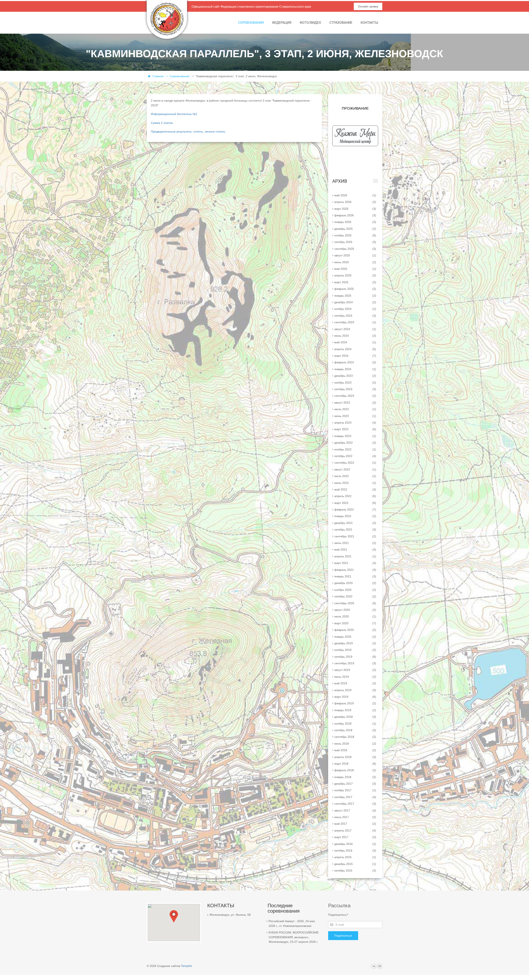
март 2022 (355, 503)
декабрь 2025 (355, 228)
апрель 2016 (355, 857)
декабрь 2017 (355, 783)
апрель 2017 (355, 830)
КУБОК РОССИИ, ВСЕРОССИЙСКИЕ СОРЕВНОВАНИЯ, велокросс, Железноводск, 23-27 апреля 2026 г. (294, 937)
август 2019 (355, 670)
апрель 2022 (355, 496)
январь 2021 (355, 576)
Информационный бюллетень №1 (174, 114)
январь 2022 (355, 516)
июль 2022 (355, 476)
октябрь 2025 (355, 242)
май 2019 (355, 683)
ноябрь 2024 (355, 308)
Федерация (281, 23)
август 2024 (355, 329)
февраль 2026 (355, 215)
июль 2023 (355, 409)
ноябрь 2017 (355, 790)
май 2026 (355, 195)
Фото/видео (310, 23)
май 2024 (355, 342)
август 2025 (355, 255)
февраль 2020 (355, 629)
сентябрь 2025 (355, 248)
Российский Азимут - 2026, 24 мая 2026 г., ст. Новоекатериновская (292, 923)
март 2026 (355, 208)
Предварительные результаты (171, 131)
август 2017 (355, 810)
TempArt (186, 966)
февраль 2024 (355, 362)
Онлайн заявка (368, 6)
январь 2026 (355, 222)
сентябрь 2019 (355, 663)
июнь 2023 (355, 416)
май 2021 (355, 549)
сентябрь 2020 (355, 603)
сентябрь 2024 (355, 322)
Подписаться (343, 935)
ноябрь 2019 (355, 649)
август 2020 (355, 609)
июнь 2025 (355, 262)
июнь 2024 (355, 335)
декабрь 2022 (355, 442)
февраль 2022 (355, 509)
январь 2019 (355, 710)
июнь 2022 (355, 482)
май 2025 (355, 268)
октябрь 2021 (355, 529)
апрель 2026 (355, 202)
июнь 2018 (355, 743)
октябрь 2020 (355, 596)
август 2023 (355, 402)
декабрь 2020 (355, 583)
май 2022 (355, 489)
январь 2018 (355, 777)
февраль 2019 (355, 703)
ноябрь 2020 (355, 589)
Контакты (369, 23)
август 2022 (355, 469)
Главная (158, 76)
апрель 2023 (355, 422)
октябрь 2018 (355, 730)
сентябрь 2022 (355, 462)
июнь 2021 (355, 543)
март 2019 (355, 696)
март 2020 (355, 623)
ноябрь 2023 (355, 382)
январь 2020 (355, 636)
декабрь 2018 (355, 716)
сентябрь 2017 (355, 803)
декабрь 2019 (355, 643)
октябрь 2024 (355, 315)
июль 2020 (355, 616)
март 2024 (355, 355)
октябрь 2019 (355, 656)
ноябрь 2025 (355, 235)
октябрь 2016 (355, 850)
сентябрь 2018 (355, 736)
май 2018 (355, 750)
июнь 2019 (355, 676)
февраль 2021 (355, 569)
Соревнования (251, 23)
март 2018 (355, 763)
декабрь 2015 (355, 864)
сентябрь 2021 (355, 536)
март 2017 (355, 837)
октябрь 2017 (355, 797)
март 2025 (355, 282)
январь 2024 (355, 369)
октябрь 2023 (355, 389)
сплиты (198, 131)
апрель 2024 (355, 349)
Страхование (340, 23)
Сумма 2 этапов (162, 122)
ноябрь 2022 (355, 449)
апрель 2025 (355, 275)
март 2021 (355, 563)
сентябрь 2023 (355, 395)
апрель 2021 (355, 556)
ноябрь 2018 (355, 723)
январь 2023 (355, 436)
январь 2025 (355, 295)
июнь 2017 (355, 817)
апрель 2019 (355, 690)
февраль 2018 (355, 770)
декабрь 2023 (355, 375)
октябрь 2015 (355, 870)
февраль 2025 (355, 288)
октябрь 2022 (355, 456)
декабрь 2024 (355, 302)
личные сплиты (215, 131)
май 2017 (355, 823)
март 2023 (355, 429)
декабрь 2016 (355, 844)
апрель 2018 (355, 757)
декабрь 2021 (355, 523)
